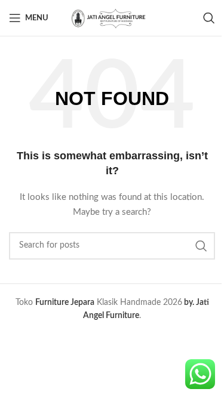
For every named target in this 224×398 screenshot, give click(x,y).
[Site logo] (112, 18)
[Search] (209, 18)
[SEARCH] (201, 246)
